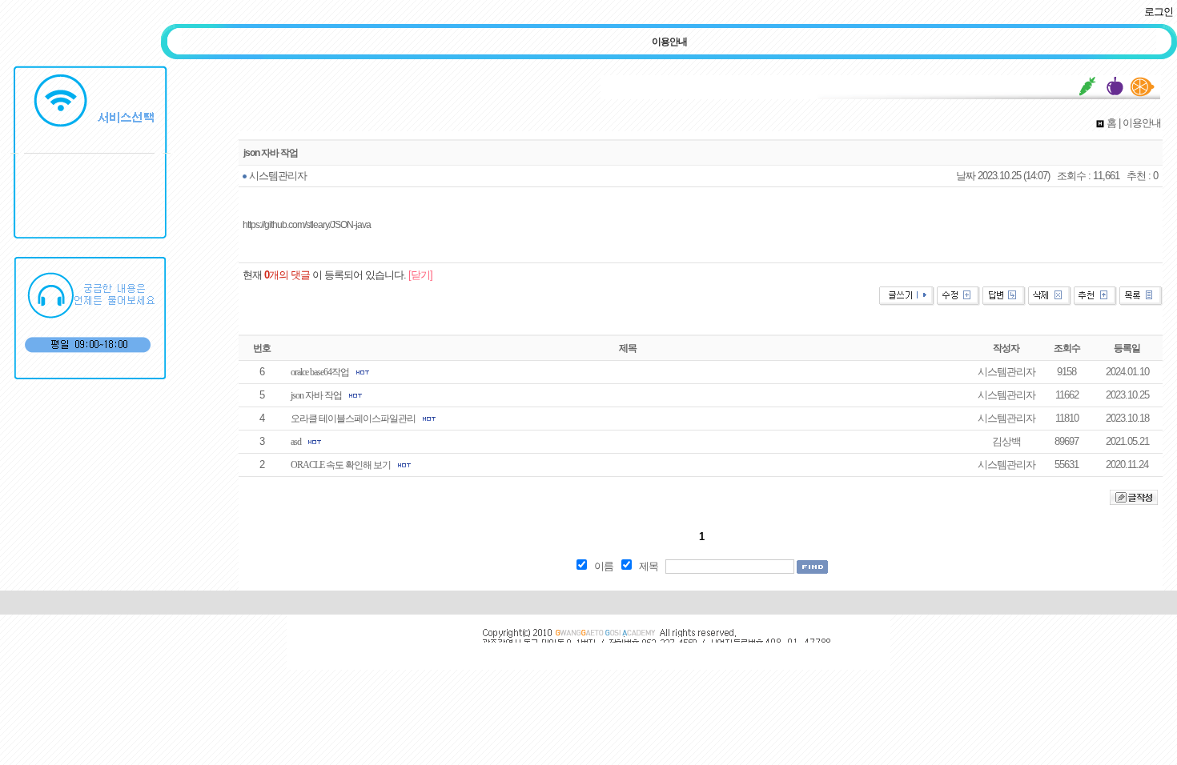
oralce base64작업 (320, 372)
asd (296, 441)
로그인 (1158, 12)
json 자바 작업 (316, 395)
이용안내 (669, 41)
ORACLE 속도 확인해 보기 (341, 465)
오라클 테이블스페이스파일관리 (353, 418)
